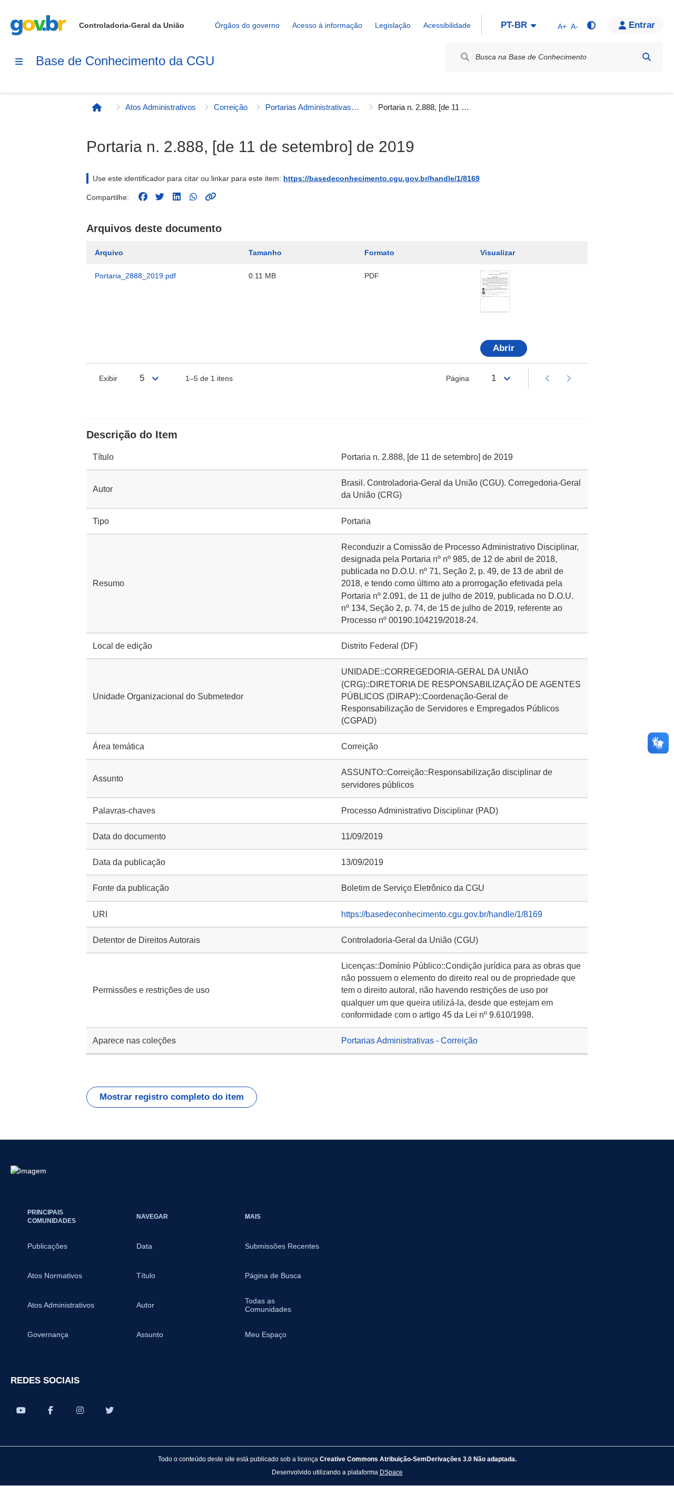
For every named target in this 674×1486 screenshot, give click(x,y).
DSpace (391, 1472)
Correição (230, 107)
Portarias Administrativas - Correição (312, 107)
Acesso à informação (327, 25)
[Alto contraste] (590, 25)
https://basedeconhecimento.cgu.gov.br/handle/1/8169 (381, 178)
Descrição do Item (131, 434)
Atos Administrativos (160, 107)
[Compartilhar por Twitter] (109, 1410)
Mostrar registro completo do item (172, 1097)
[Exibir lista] (155, 378)
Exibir (108, 378)
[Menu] (19, 61)
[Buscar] (646, 56)
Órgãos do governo (247, 25)
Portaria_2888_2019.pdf (135, 276)
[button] (635, 25)
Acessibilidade (447, 25)
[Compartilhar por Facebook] (50, 1410)
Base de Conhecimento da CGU (125, 61)
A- (574, 26)
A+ (562, 26)
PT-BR (514, 25)
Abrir (503, 348)
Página (457, 378)
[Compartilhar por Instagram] (80, 1410)
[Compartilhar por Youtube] (21, 1410)
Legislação (393, 25)
